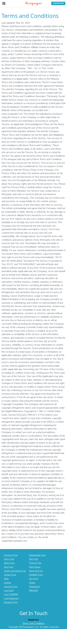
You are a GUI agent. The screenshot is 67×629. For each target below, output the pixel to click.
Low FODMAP (11, 594)
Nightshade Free (37, 555)
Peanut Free (35, 563)
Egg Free (8, 567)
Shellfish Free (36, 575)
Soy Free (33, 579)
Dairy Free (9, 563)
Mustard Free (10, 602)
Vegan (32, 583)
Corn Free (9, 559)
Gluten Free (10, 575)
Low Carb (9, 590)
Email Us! (33, 620)
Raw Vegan (34, 567)
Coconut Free (11, 555)
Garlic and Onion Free (15, 571)
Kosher (7, 583)
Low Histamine (11, 598)
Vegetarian (34, 586)
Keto (6, 579)
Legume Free (10, 586)
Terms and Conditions (33, 623)
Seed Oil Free (36, 571)
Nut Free (33, 559)
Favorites (58, 3)
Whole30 (33, 590)
